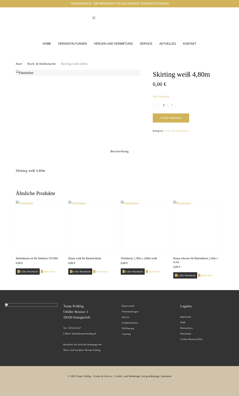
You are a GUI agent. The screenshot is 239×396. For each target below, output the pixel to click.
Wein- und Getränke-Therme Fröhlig (82, 350)
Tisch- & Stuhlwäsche (41, 63)
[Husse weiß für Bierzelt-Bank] (93, 226)
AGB (182, 322)
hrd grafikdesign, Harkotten (157, 376)
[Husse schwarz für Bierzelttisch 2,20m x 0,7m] (198, 226)
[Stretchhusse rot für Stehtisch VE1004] (41, 226)
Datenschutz (186, 328)
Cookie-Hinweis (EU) (191, 339)
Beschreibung (119, 151)
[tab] (119, 151)
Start (19, 63)
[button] (28, 271)
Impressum (185, 316)
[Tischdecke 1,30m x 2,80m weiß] (146, 226)
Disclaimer (185, 333)
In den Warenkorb (171, 117)
